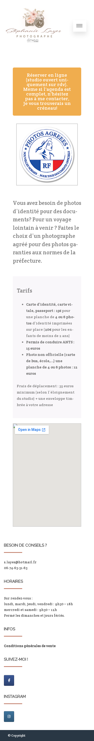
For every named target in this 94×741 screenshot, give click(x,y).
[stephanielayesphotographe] (33, 50)
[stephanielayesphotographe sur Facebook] (9, 680)
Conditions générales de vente (30, 646)
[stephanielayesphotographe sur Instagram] (9, 716)
